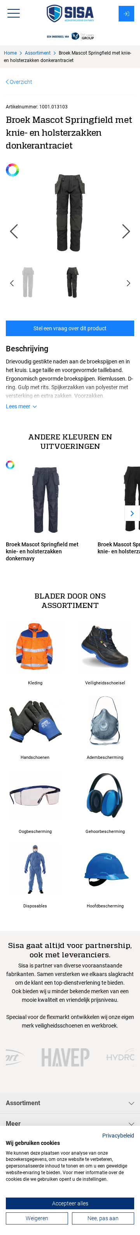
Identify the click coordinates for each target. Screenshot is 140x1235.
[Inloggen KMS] (126, 13)
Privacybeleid (118, 1135)
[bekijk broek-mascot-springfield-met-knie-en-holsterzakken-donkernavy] (46, 499)
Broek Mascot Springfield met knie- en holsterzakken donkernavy (42, 551)
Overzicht (20, 82)
